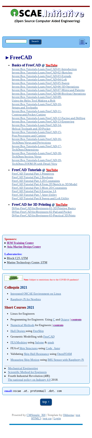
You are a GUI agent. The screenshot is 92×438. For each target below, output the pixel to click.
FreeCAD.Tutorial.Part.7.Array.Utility (34, 194)
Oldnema (68, 415)
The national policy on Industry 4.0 (29, 379)
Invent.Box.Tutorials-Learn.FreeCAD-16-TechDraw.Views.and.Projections (37, 140)
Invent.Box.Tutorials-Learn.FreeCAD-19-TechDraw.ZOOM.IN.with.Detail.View (37, 161)
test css (47, 418)
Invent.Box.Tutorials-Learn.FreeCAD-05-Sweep (40, 83)
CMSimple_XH (36, 415)
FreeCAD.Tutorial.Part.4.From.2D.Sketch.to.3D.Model (44, 184)
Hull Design (18, 331)
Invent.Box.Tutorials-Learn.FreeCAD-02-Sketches (42, 72)
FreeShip (38, 331)
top (44, 402)
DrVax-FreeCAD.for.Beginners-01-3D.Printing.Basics (44, 208)
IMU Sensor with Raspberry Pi (66, 359)
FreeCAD (48, 336)
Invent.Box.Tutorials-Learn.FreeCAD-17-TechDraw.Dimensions (37, 148)
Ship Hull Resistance (36, 354)
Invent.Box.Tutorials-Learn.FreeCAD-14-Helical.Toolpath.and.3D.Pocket (37, 126)
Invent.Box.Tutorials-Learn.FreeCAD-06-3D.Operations (45, 86)
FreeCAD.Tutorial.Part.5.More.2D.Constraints (39, 187)
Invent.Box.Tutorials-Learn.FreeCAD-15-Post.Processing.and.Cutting (37, 133)
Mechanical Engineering (23, 368)
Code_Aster (53, 348)
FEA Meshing (18, 342)
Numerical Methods (22, 325)
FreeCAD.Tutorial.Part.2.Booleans (32, 177)
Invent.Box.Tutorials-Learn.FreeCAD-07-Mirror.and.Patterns (48, 90)
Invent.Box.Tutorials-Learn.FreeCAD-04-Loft (39, 79)
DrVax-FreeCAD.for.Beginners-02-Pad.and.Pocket (42, 211)
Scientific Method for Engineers (27, 372)
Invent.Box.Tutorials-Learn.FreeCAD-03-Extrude (41, 76)
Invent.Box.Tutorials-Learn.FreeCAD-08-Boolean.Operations (49, 93)
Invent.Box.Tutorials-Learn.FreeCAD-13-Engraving (43, 121)
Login (57, 418)
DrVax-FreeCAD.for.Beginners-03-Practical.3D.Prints (43, 215)
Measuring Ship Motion (25, 359)
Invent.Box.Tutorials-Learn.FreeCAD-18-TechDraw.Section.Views (37, 154)
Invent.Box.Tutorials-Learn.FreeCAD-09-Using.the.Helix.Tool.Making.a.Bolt (37, 98)
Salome (39, 342)
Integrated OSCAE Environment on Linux (35, 293)
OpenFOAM (64, 354)
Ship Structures (28, 348)
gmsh (51, 342)
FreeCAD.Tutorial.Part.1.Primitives (33, 173)
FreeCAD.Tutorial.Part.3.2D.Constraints (36, 180)
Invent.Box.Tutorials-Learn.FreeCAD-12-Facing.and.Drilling (48, 118)
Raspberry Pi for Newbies (25, 299)
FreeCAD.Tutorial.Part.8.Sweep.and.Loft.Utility (40, 198)
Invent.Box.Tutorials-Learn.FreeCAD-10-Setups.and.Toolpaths (37, 105)
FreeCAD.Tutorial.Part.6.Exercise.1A (34, 191)
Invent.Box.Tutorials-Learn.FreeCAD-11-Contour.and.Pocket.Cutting (37, 112)
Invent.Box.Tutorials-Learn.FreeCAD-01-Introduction (44, 69)
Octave (65, 319)
